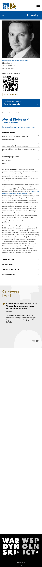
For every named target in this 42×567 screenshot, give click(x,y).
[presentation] (37, 341)
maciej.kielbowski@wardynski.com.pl (15, 60)
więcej (6, 296)
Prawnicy (5, 113)
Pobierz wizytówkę (10, 94)
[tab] (21, 259)
